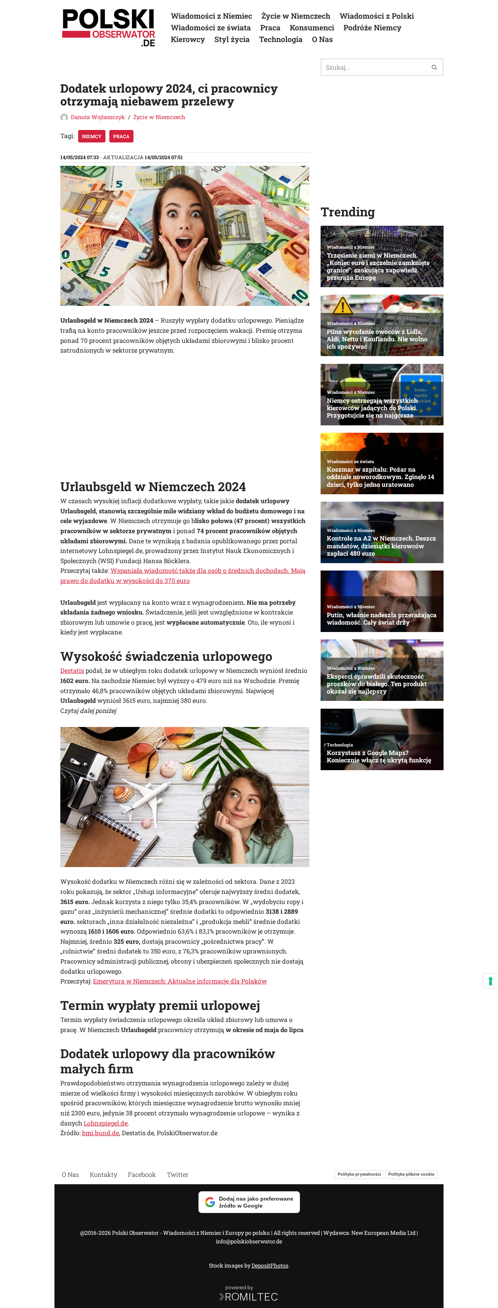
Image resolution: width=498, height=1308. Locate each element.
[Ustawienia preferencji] (490, 981)
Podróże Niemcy (373, 27)
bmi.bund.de (100, 1133)
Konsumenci (312, 27)
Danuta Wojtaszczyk (98, 117)
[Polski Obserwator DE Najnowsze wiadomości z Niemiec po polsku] (109, 27)
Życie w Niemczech (295, 16)
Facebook (142, 1174)
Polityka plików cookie (411, 1174)
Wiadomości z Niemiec (211, 16)
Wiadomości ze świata (211, 27)
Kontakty (103, 1174)
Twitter (178, 1174)
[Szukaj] (435, 67)
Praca (270, 27)
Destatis (72, 670)
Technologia (281, 39)
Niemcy (92, 136)
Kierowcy (188, 39)
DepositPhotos (270, 1265)
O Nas (322, 39)
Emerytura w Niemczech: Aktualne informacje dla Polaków (180, 981)
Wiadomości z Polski (377, 16)
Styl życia (232, 39)
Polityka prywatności (359, 1174)
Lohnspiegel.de (106, 1123)
